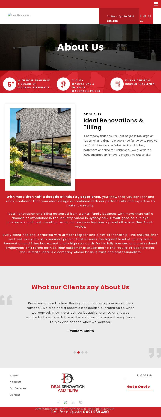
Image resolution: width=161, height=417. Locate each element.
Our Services (18, 388)
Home (14, 375)
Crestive (120, 409)
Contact (15, 395)
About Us (15, 382)
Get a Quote (138, 386)
